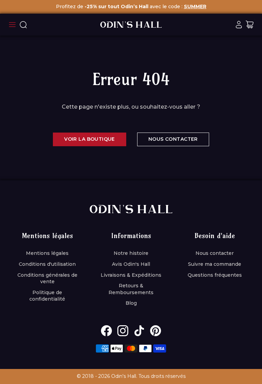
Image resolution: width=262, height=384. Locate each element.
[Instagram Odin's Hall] (122, 330)
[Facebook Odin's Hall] (106, 330)
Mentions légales (47, 253)
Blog (131, 303)
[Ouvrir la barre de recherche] (23, 24)
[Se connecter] (239, 24)
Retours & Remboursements (131, 289)
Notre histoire (131, 253)
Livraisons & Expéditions (131, 275)
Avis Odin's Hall (131, 264)
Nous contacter (214, 253)
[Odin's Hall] (131, 24)
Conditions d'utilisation (47, 264)
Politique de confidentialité (47, 295)
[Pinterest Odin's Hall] (155, 330)
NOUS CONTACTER (173, 139)
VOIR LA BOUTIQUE (89, 139)
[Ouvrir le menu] (12, 24)
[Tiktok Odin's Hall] (139, 330)
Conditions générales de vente (47, 278)
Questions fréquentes (215, 275)
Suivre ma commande (214, 264)
